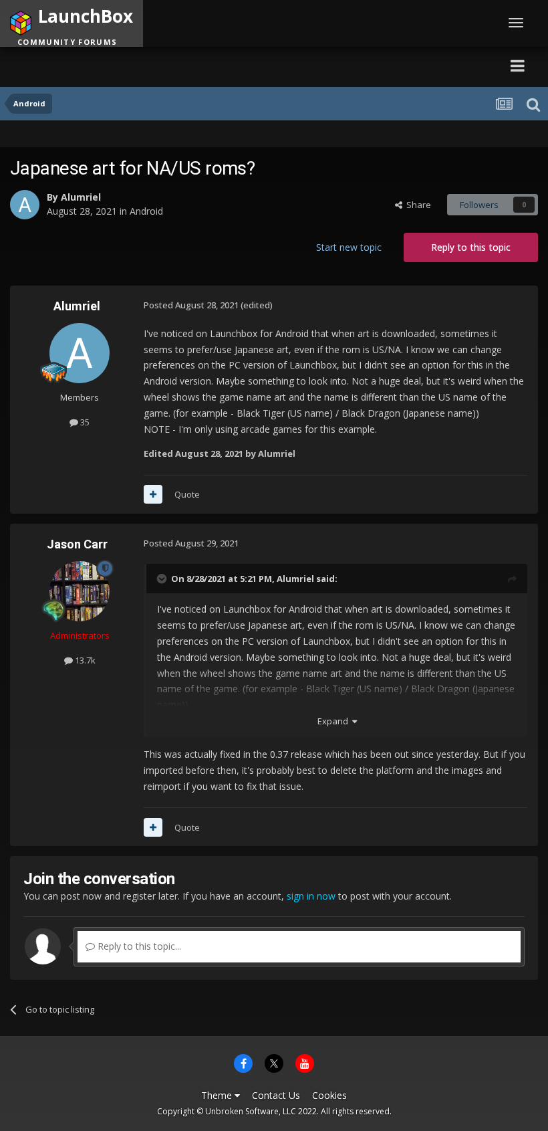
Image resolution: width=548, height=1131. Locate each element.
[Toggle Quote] (163, 578)
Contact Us (276, 1095)
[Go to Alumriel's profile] (24, 204)
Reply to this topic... (138, 946)
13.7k (84, 660)
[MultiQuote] (153, 494)
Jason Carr (77, 544)
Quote (187, 494)
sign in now (311, 896)
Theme (218, 1095)
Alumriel (81, 197)
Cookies (329, 1095)
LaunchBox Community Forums (137, 65)
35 (84, 422)
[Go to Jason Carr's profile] (79, 591)
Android (146, 211)
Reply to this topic (471, 247)
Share (416, 205)
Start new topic (349, 247)
